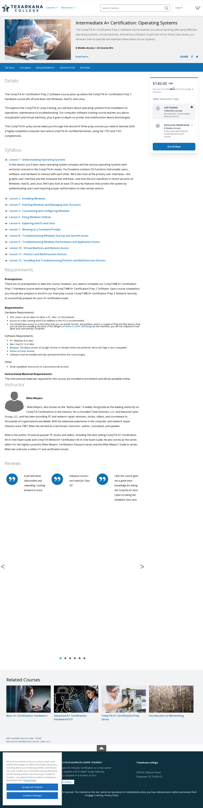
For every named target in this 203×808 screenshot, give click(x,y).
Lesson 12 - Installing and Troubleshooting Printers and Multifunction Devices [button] (57, 260)
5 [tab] (79, 658)
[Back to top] (101, 747)
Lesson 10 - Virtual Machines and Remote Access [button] (39, 248)
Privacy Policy (111, 795)
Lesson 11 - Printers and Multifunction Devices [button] (38, 254)
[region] (32, 778)
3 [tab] (70, 658)
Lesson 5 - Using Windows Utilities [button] (30, 217)
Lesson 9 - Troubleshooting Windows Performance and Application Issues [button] (54, 242)
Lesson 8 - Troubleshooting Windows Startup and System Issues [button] (48, 235)
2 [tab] (65, 658)
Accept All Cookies (32, 787)
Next (142, 566)
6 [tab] (84, 658)
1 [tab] (60, 658)
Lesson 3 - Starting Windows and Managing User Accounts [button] (45, 204)
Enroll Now (174, 146)
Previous (3, 566)
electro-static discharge (78, 326)
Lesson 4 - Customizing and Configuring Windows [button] (39, 211)
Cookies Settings (32, 795)
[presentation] (52, 7)
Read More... (83, 56)
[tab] (70, 159)
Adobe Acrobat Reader (22, 351)
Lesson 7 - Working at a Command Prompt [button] (35, 229)
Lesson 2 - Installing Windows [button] (27, 198)
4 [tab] (74, 658)
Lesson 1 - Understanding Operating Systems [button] (37, 159)
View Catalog (64, 781)
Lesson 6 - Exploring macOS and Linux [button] (32, 223)
